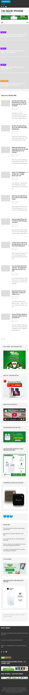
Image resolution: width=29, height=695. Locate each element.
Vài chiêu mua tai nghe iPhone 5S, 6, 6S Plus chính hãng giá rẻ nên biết (14, 550)
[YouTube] (6, 6)
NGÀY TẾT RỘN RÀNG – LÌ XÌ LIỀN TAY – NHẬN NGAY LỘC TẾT (20, 174)
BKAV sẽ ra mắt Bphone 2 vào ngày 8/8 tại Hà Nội (13, 646)
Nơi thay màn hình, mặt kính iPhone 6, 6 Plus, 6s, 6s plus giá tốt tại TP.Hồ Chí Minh (19, 103)
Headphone (15, 109)
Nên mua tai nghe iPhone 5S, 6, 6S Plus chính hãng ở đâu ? (19, 197)
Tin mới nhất (5, 1)
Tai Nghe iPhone (12, 11)
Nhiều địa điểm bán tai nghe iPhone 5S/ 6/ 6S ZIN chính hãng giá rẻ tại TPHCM (20, 150)
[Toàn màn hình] (23, 419)
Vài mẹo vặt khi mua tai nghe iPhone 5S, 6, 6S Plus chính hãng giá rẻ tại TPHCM (14, 545)
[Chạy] (5, 419)
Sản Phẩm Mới (4, 81)
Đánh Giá (3, 32)
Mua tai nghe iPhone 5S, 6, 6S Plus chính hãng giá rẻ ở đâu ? (19, 220)
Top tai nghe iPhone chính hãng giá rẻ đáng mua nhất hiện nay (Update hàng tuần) (13, 35)
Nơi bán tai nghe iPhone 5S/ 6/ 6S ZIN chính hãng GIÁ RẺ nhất (19, 127)
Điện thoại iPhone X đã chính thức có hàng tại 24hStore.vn (19, 292)
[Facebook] (1, 6)
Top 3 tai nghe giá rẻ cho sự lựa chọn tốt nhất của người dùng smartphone (12, 84)
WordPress (20, 692)
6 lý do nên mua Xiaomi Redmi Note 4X (11, 640)
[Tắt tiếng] (21, 419)
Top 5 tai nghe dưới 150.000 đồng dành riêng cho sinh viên (12, 67)
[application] (14, 414)
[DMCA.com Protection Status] (6, 657)
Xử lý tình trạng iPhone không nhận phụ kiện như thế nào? (14, 633)
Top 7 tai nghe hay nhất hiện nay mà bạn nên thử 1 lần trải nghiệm (12, 51)
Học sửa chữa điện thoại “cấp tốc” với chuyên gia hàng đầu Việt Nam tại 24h (19, 268)
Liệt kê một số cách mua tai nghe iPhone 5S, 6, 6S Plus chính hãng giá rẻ (19, 244)
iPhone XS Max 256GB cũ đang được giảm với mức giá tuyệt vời (19, 316)
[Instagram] (3, 6)
